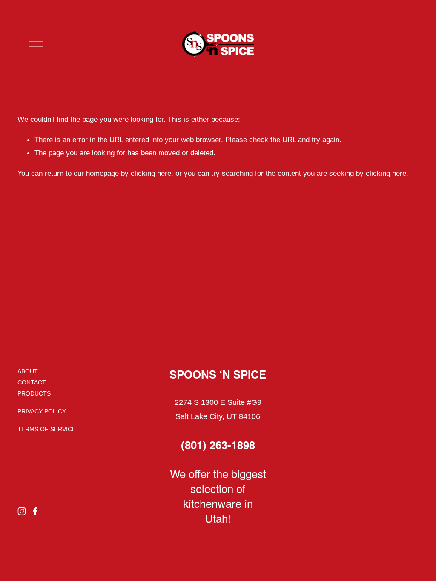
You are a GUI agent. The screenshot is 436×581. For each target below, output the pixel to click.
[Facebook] (35, 511)
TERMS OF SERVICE (46, 429)
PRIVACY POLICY (41, 411)
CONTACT (31, 382)
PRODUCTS (34, 393)
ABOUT (27, 371)
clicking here (151, 173)
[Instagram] (21, 511)
